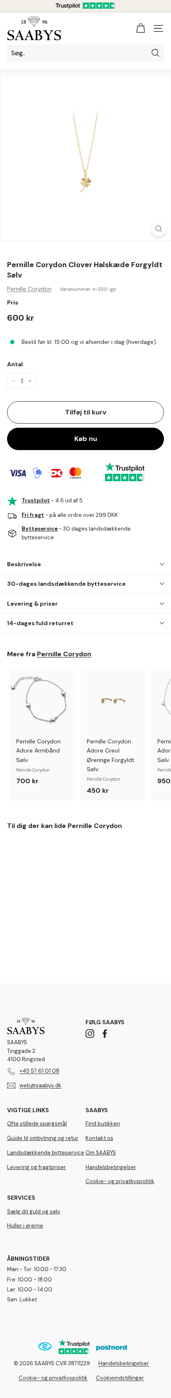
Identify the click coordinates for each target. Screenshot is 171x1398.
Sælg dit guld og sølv (33, 1211)
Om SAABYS (101, 1152)
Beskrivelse (24, 564)
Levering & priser (32, 603)
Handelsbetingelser (111, 1167)
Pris (12, 302)
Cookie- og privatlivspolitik (120, 1181)
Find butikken (103, 1123)
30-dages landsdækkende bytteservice (66, 583)
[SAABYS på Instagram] (90, 1033)
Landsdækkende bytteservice (45, 1152)
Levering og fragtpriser (36, 1167)
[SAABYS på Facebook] (104, 1033)
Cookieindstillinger (120, 1377)
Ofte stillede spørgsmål (37, 1123)
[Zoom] (158, 228)
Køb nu (85, 438)
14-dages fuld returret (40, 623)
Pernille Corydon (29, 288)
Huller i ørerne (25, 1225)
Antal (15, 364)
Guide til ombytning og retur (42, 1138)
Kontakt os (99, 1138)
